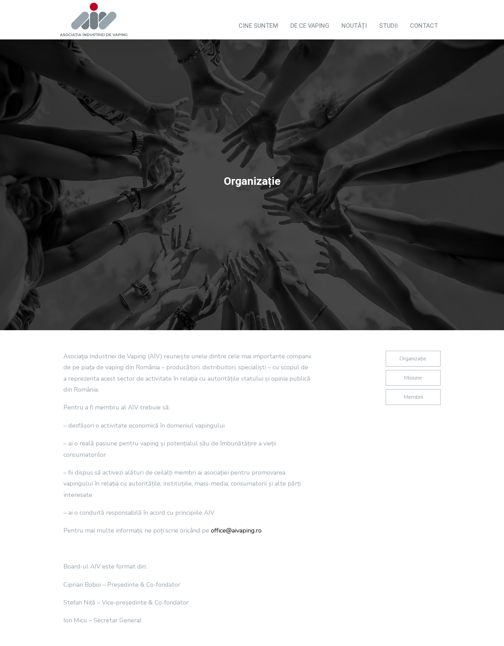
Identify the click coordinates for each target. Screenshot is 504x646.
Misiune (413, 378)
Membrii (413, 397)
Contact (424, 25)
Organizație (413, 358)
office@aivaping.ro (236, 530)
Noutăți (354, 25)
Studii (388, 25)
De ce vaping (309, 25)
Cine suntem (258, 25)
